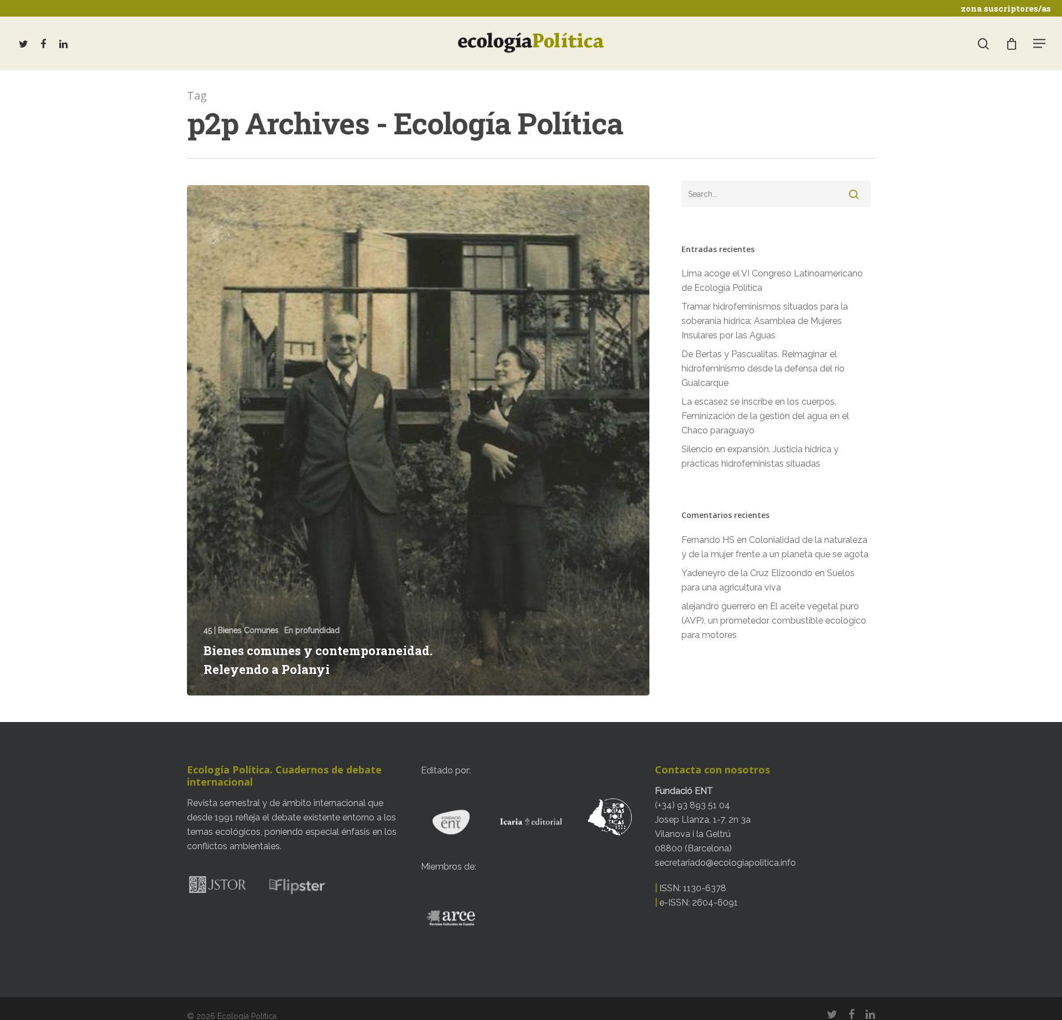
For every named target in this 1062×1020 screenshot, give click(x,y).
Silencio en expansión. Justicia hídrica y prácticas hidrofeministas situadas (760, 456)
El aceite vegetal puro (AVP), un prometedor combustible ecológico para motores (773, 620)
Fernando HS (708, 540)
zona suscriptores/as (1006, 8)
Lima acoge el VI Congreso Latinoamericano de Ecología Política (772, 280)
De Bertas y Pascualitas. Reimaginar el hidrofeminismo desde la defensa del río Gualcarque (763, 368)
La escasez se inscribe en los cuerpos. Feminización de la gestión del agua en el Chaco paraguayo (765, 416)
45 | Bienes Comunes (241, 630)
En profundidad (312, 630)
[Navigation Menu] (1040, 43)
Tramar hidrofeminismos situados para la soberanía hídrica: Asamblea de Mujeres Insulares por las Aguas (764, 321)
